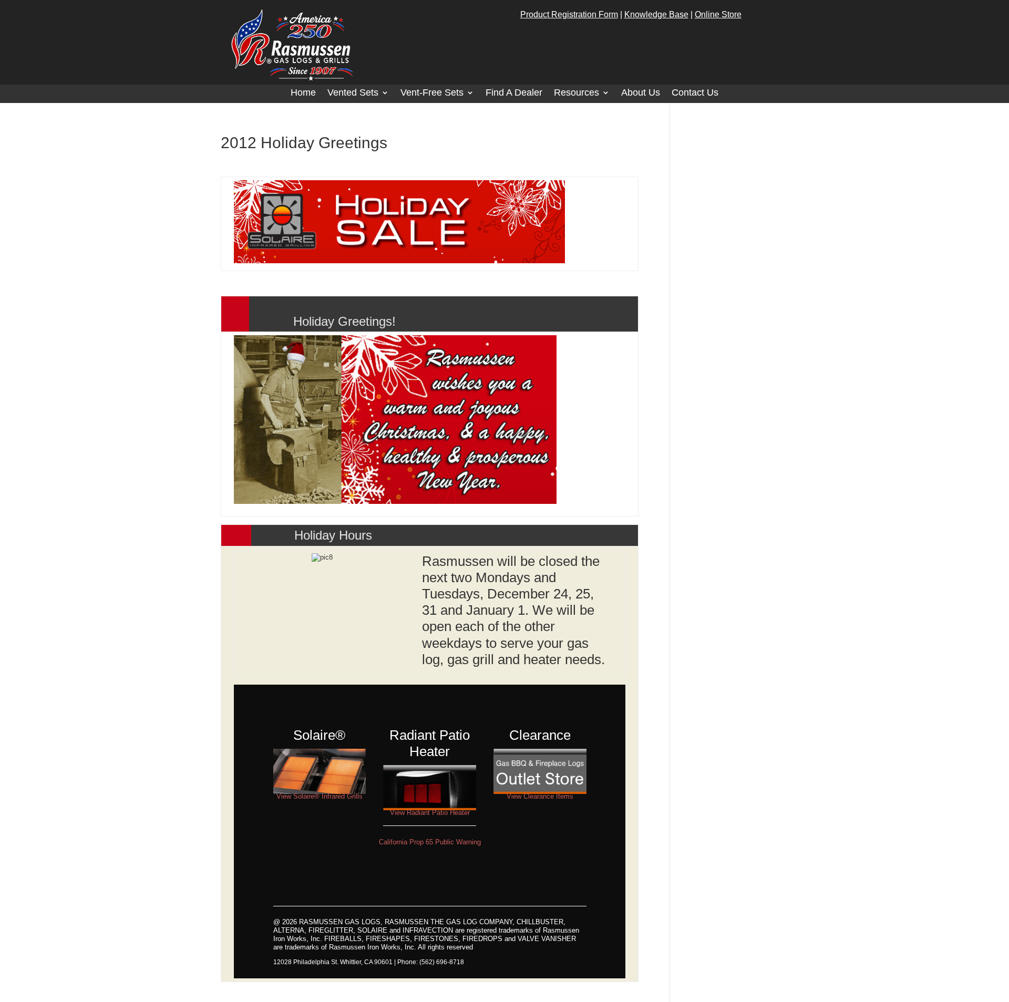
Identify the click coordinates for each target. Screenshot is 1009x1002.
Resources (576, 93)
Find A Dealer (514, 93)
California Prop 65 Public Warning (430, 842)
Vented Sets (352, 93)
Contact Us (695, 93)
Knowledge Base (656, 14)
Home (303, 93)
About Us (640, 93)
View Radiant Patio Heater (430, 813)
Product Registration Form (569, 14)
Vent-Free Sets (432, 93)
